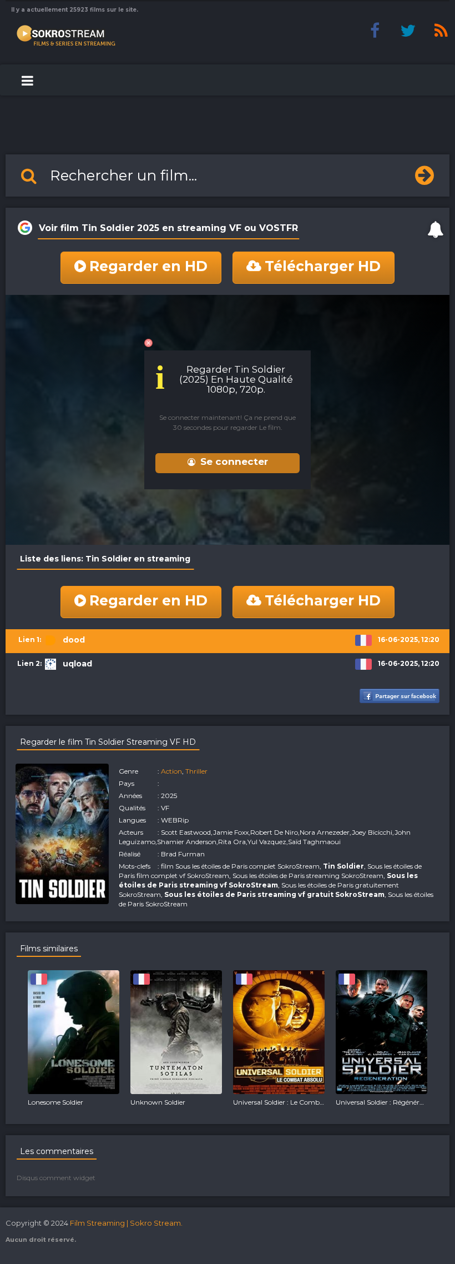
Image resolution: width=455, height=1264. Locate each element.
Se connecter (234, 461)
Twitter (408, 30)
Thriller (196, 771)
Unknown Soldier (157, 1102)
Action (171, 771)
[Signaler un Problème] (435, 229)
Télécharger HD (323, 266)
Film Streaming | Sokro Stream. (126, 1222)
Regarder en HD (148, 266)
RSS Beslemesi (441, 30)
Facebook (374, 30)
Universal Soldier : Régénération (386, 1102)
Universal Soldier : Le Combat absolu (291, 1102)
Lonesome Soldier (55, 1102)
